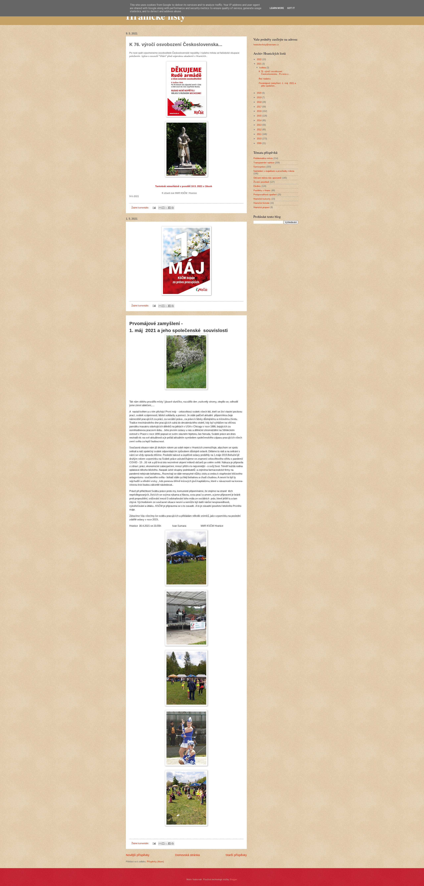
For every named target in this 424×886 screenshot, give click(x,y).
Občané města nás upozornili (267, 178)
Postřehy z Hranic (262, 190)
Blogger (233, 879)
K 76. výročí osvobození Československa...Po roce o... (274, 72)
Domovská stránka (187, 855)
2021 (259, 64)
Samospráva (259, 167)
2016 (259, 111)
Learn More (277, 8)
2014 (259, 120)
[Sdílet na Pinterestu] (172, 207)
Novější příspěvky (137, 855)
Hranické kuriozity (262, 199)
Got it (291, 8)
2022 (259, 59)
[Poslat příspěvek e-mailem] (154, 207)
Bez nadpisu (265, 78)
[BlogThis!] (163, 207)
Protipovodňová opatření (265, 194)
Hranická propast (261, 207)
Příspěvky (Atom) (155, 861)
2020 (259, 93)
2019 (259, 97)
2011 (259, 134)
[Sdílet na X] (166, 207)
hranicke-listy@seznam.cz (266, 44)
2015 (259, 116)
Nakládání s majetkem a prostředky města (273, 171)
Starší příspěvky (236, 855)
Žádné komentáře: (141, 207)
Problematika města (263, 158)
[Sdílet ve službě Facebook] (169, 207)
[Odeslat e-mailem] (160, 207)
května (262, 67)
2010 (259, 138)
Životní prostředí (261, 182)
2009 (259, 143)
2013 (259, 125)
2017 (259, 106)
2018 (259, 102)
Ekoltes (257, 186)
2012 (259, 129)
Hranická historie (261, 203)
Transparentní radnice (263, 162)
